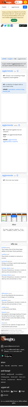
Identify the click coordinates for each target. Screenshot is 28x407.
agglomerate (7, 71)
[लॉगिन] (25, 2)
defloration (5, 293)
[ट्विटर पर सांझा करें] (5, 25)
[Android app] (7, 356)
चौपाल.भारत (19, 379)
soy (3, 323)
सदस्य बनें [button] (14, 20)
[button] (3, 218)
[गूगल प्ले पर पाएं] (23, 25)
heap (22, 89)
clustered (15, 141)
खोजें (25, 7)
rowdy (3, 307)
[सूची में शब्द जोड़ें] (17, 71)
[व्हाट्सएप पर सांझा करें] (8, 25)
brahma (4, 247)
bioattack (4, 300)
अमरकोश (4, 59)
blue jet (4, 312)
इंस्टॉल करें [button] (14, 216)
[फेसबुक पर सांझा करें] (11, 25)
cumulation (11, 89)
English (10, 59)
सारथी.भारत (3, 382)
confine (4, 254)
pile (9, 91)
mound (5, 91)
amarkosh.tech (11, 379)
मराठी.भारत (3, 374)
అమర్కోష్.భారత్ (10, 374)
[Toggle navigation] (2, 2)
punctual (4, 261)
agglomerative (7, 141)
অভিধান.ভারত (3, 379)
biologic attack (6, 268)
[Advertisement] (14, 42)
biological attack (6, 275)
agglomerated (12, 140)
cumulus (18, 89)
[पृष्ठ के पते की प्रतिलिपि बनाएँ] (2, 25)
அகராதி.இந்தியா (19, 374)
